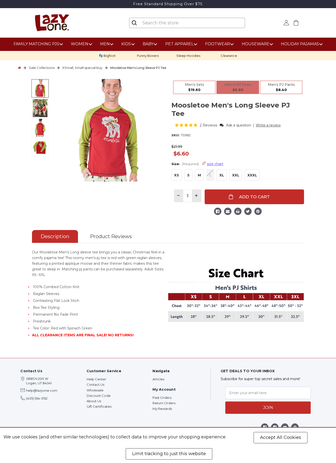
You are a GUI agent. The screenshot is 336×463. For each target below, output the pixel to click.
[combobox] (171, 23)
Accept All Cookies (280, 437)
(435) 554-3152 (36, 398)
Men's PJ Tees (238, 87)
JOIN (268, 407)
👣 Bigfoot (107, 56)
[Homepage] (19, 68)
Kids (126, 44)
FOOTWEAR (217, 44)
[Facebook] (217, 212)
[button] (186, 125)
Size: (197, 164)
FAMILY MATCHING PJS (36, 44)
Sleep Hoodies (188, 56)
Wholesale (95, 390)
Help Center (96, 379)
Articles (158, 379)
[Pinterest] (258, 212)
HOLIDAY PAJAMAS (300, 44)
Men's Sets (194, 87)
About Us (94, 401)
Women (79, 44)
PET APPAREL (179, 44)
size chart (215, 164)
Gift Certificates (99, 406)
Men (105, 44)
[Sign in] (286, 22)
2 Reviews (209, 125)
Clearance (229, 56)
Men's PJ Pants (281, 87)
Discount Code (99, 396)
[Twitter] (247, 212)
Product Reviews (111, 236)
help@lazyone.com (41, 390)
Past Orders (162, 398)
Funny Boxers (148, 56)
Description (55, 236)
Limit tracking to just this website (169, 453)
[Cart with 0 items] (296, 22)
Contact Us (95, 384)
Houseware (255, 44)
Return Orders (164, 403)
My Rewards (162, 409)
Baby (148, 44)
